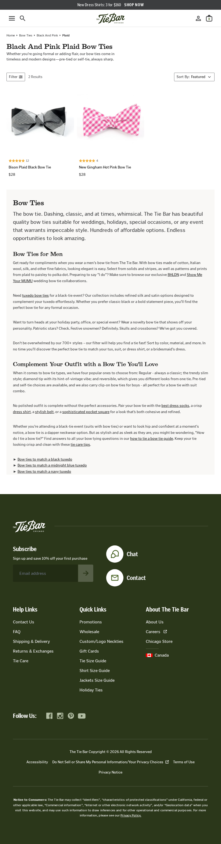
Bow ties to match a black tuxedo (45, 459)
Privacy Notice (110, 772)
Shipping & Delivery (31, 641)
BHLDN (173, 274)
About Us (155, 621)
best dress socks (175, 405)
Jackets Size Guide (97, 680)
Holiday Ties (91, 690)
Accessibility (37, 762)
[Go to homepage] (110, 18)
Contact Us (23, 621)
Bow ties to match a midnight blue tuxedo (52, 465)
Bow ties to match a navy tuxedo (44, 471)
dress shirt (22, 412)
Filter (13, 77)
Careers (153, 631)
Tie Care (20, 660)
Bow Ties (25, 35)
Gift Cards (89, 651)
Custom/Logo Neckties (101, 641)
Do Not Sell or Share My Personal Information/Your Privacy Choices (107, 762)
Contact (136, 578)
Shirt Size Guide (95, 670)
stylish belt (44, 412)
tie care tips (80, 444)
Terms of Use (184, 762)
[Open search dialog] (22, 18)
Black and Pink (47, 35)
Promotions (91, 621)
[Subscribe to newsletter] (85, 573)
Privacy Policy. (130, 815)
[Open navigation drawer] (11, 18)
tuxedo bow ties (35, 295)
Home (10, 35)
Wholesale (89, 631)
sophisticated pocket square (85, 412)
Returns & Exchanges (33, 651)
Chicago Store (159, 641)
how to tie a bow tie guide (151, 438)
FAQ (16, 631)
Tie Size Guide (93, 660)
